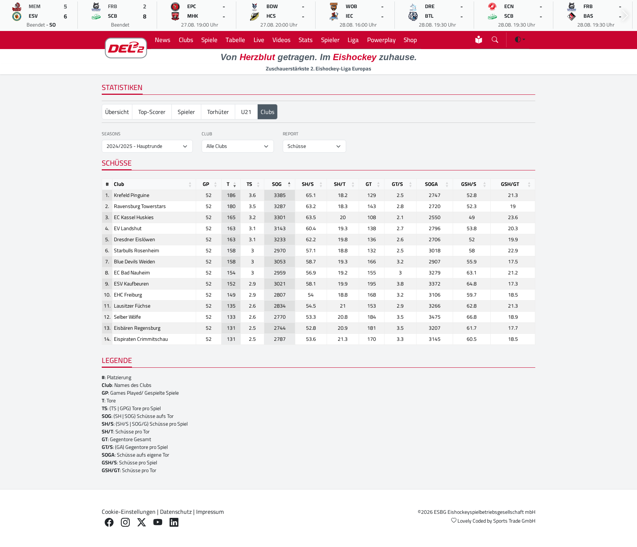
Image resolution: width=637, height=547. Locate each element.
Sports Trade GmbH (514, 521)
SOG (277, 184)
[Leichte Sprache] (478, 39)
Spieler (330, 40)
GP (206, 184)
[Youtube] (157, 522)
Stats (306, 40)
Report (290, 134)
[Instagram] (125, 522)
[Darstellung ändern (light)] (520, 39)
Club (207, 134)
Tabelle (235, 40)
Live (259, 40)
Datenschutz (176, 511)
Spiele (209, 40)
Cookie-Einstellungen (129, 511)
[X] (141, 522)
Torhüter (218, 111)
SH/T (339, 184)
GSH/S (468, 184)
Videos (281, 40)
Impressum (210, 511)
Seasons (111, 134)
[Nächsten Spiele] (625, 15)
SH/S (308, 184)
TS (249, 184)
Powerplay (381, 40)
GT (369, 184)
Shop (410, 40)
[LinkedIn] (174, 522)
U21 (246, 111)
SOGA (431, 184)
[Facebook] (109, 522)
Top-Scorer (152, 111)
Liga (353, 40)
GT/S (397, 184)
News (162, 40)
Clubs (186, 40)
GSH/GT (510, 184)
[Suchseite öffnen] (495, 38)
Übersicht (117, 111)
